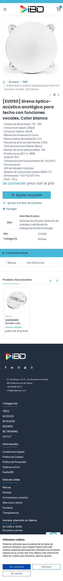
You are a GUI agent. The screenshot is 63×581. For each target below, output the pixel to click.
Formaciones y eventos (15, 497)
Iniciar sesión (13, 327)
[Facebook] (5, 367)
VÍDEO (6, 411)
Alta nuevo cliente (12, 502)
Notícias (7, 492)
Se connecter (14, 183)
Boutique (14, 81)
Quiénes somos (11, 467)
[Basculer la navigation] (5, 9)
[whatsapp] (31, 367)
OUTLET (7, 436)
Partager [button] (11, 209)
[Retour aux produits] (54, 95)
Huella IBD (8, 472)
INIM (25, 81)
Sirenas (42, 239)
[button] (50, 281)
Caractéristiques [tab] (16, 253)
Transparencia (11, 512)
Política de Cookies (13, 457)
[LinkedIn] (12, 367)
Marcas (7, 487)
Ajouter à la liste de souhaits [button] (24, 203)
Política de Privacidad (14, 462)
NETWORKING (10, 431)
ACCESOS (8, 416)
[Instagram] (18, 367)
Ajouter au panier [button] (28, 195)
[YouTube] (25, 367)
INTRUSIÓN (9, 421)
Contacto (8, 507)
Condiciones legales (13, 451)
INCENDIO (8, 426)
